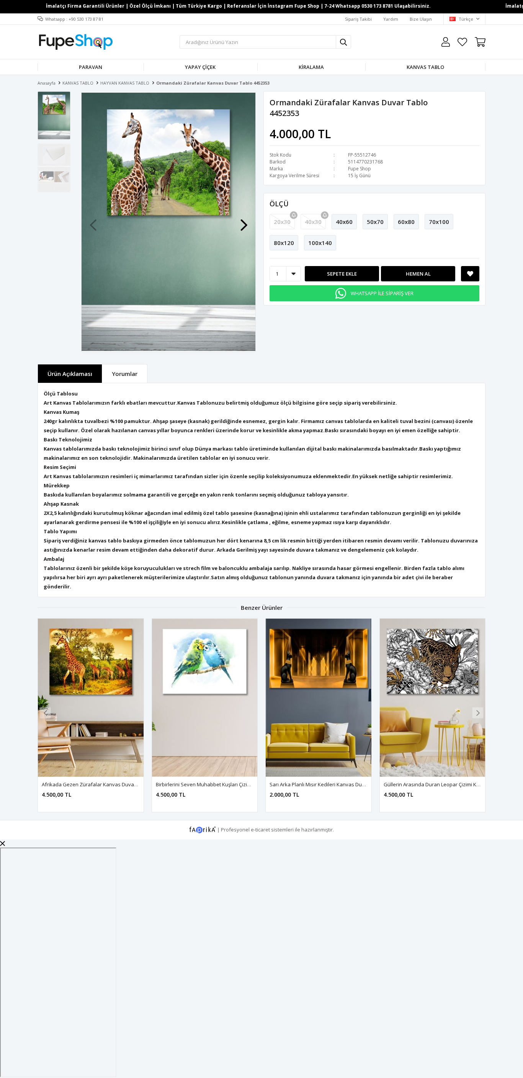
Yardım (390, 19)
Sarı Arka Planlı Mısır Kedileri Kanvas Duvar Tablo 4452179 (337, 784)
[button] (244, 221)
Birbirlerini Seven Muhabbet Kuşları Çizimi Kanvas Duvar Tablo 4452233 (238, 784)
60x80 (406, 221)
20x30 (282, 221)
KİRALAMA (311, 67)
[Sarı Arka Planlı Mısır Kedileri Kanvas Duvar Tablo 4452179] (318, 698)
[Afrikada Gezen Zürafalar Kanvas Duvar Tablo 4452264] (91, 698)
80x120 (284, 243)
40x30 (313, 221)
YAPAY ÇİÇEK (200, 67)
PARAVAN (90, 67)
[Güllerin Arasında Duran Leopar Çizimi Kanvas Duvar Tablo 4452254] (432, 698)
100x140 (320, 243)
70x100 (439, 221)
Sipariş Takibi (358, 19)
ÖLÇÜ (279, 203)
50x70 (375, 221)
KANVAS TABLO (425, 67)
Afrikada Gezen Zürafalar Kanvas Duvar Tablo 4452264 (106, 784)
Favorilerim (462, 42)
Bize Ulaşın (421, 19)
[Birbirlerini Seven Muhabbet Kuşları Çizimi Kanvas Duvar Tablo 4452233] (205, 698)
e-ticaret (260, 829)
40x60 (344, 221)
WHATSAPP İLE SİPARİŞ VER (382, 293)
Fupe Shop (359, 168)
